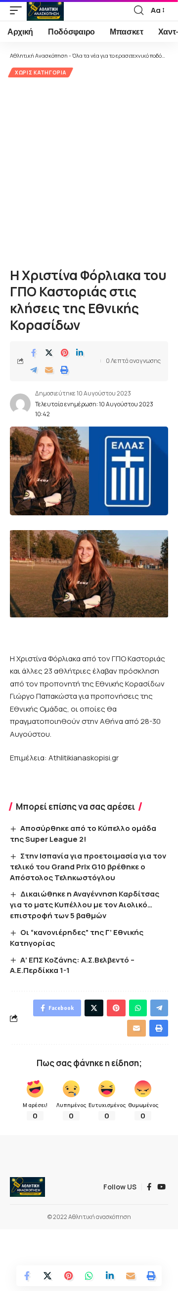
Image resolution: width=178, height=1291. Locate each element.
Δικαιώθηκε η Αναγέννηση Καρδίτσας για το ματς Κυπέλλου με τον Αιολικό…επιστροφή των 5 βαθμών (84, 905)
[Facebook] (149, 1187)
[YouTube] (161, 1187)
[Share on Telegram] (34, 370)
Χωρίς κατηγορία (40, 72)
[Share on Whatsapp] (89, 1275)
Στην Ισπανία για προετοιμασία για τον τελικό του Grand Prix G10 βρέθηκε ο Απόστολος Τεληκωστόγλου (88, 867)
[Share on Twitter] (49, 352)
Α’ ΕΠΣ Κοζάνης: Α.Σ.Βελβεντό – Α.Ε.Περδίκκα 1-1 (72, 965)
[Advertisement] (89, 171)
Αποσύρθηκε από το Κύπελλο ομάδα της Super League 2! (83, 833)
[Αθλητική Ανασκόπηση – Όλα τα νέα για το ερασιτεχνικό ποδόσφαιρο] (27, 1187)
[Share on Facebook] (34, 352)
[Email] (49, 370)
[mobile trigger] (18, 10)
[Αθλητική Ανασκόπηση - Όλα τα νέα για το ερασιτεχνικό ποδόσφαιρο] (45, 10)
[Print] (64, 370)
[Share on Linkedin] (80, 352)
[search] (139, 10)
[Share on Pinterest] (64, 352)
